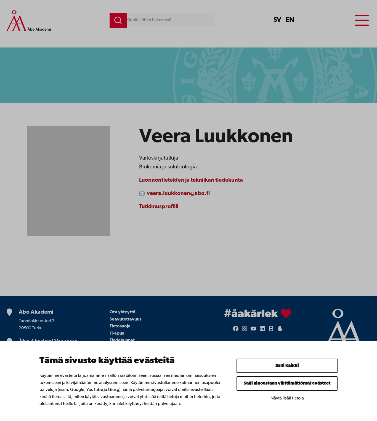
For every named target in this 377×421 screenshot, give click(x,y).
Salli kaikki (287, 366)
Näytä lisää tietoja (287, 398)
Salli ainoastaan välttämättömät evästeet (287, 383)
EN (290, 20)
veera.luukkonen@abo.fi (178, 193)
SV (277, 20)
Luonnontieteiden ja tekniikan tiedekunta (191, 180)
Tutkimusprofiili (158, 207)
